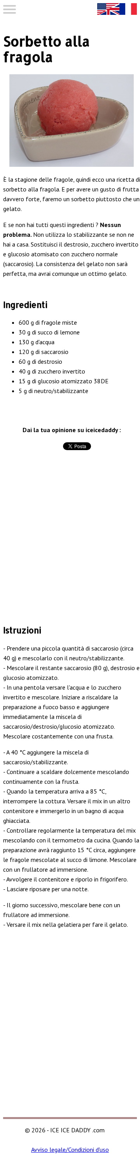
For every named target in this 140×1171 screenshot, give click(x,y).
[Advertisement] (70, 545)
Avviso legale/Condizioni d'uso (70, 1149)
